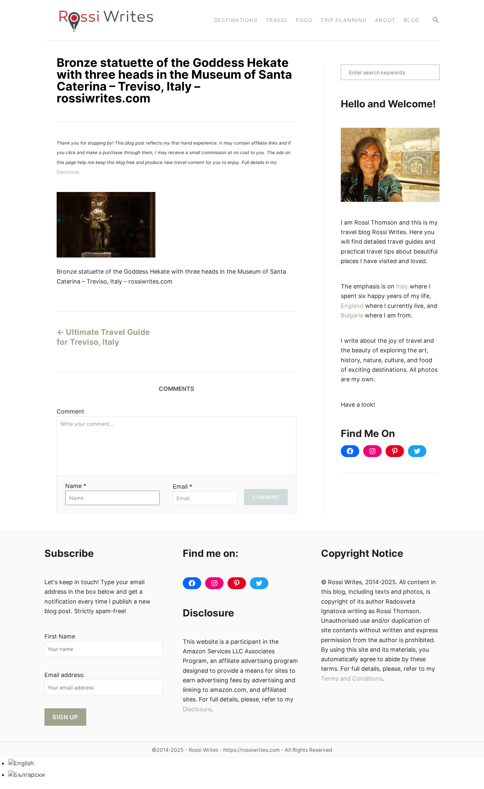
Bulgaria (352, 315)
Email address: (64, 674)
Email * (182, 486)
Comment (70, 411)
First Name (59, 636)
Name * (75, 485)
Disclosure (68, 172)
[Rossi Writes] (110, 20)
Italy (402, 286)
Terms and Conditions (352, 678)
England (352, 305)
